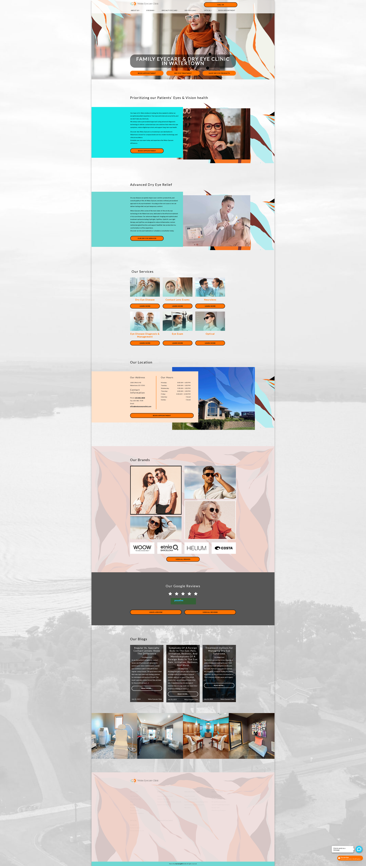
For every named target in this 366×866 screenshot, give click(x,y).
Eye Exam (150, 10)
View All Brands (183, 559)
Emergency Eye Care (190, 799)
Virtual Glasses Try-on (137, 830)
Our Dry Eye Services (147, 238)
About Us (135, 10)
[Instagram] (158, 847)
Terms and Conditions (137, 813)
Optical (207, 10)
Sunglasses (133, 825)
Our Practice (134, 796)
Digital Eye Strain (189, 796)
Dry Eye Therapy (217, 796)
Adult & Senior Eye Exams (165, 796)
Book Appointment (226, 10)
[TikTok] (161, 847)
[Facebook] (164, 847)
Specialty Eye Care (169, 10)
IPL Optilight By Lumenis (219, 799)
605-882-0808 (140, 398)
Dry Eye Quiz (215, 807)
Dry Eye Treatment (183, 73)
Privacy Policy (134, 810)
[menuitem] (135, 10)
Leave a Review (155, 612)
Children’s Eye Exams (163, 799)
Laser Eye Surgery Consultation (194, 804)
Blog (131, 802)
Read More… (146, 688)
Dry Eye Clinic (190, 10)
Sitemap (132, 804)
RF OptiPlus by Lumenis (219, 802)
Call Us (220, 5)
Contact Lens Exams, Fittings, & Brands (169, 802)
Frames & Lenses (135, 828)
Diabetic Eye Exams (163, 804)
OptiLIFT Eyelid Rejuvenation (221, 804)
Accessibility (134, 807)
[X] (168, 847)
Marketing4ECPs (179, 863)
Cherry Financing (135, 799)
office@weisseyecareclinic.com (140, 406)
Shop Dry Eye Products (219, 73)
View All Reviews (210, 612)
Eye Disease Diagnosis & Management (196, 802)
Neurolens (187, 807)
